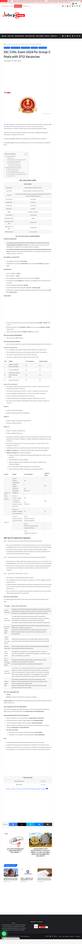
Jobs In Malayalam (25, 936)
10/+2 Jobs (10, 44)
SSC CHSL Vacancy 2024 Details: (14, 161)
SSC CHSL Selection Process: (14, 163)
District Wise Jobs (30, 36)
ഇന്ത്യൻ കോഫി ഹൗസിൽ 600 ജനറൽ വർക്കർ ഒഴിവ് (11, 878)
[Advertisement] (55, 21)
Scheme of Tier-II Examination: (15, 166)
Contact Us (54, 36)
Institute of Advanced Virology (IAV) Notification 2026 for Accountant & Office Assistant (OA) (44, 1)
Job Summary (11, 158)
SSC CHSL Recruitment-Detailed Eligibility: (17, 159)
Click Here (43, 781)
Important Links (11, 176)
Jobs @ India (34, 47)
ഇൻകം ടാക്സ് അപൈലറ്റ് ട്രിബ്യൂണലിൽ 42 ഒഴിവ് (27, 878)
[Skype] (30, 824)
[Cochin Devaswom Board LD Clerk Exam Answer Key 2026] (44, 872)
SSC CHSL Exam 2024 (10, 156)
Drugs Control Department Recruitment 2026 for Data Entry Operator (39, 6)
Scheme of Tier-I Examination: (15, 164)
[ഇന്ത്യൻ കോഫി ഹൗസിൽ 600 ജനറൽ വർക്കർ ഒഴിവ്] (11, 872)
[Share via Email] (47, 824)
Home (4, 36)
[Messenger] (39, 824)
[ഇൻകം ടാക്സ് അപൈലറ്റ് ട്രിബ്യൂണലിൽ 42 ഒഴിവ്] (28, 872)
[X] (22, 824)
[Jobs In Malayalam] (13, 15)
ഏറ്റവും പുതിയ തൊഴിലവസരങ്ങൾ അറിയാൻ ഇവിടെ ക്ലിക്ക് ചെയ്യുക (26, 789)
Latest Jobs (10, 36)
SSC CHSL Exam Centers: (13, 169)
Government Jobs (15, 47)
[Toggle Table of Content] (25, 154)
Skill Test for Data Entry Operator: (13, 167)
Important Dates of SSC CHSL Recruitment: (17, 174)
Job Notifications (19, 36)
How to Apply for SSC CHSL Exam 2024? (16, 172)
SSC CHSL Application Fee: (13, 171)
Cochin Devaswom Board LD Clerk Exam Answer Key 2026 (44, 878)
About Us (47, 36)
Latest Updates (40, 36)
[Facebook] (13, 824)
